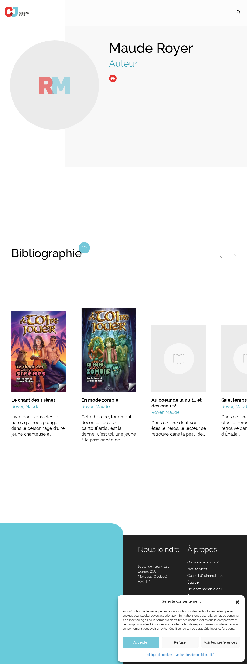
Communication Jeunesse (17, 12)
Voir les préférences (220, 642)
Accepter (141, 642)
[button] (237, 601)
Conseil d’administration (206, 575)
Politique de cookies (159, 655)
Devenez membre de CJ (206, 589)
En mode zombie (100, 400)
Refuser (180, 642)
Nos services (197, 569)
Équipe (193, 582)
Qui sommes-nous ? (203, 562)
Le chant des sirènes (33, 400)
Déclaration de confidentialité (194, 655)
